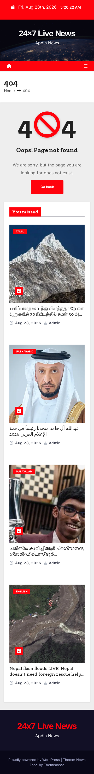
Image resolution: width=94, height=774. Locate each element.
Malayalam (24, 471)
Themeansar (54, 765)
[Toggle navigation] (85, 66)
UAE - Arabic (25, 351)
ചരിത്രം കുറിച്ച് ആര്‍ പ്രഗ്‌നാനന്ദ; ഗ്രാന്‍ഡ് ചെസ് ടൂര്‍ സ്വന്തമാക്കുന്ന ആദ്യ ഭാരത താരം (46, 557)
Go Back (47, 187)
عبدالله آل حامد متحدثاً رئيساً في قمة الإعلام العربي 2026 (44, 431)
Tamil (20, 231)
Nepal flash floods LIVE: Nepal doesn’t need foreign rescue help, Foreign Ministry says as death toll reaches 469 (45, 677)
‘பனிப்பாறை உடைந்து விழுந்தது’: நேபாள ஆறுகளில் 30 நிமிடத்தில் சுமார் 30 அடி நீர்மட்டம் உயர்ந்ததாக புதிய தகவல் (46, 314)
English (21, 591)
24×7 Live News (47, 33)
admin (54, 323)
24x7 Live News (47, 726)
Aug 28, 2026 (28, 323)
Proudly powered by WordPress (34, 760)
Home (9, 90)
